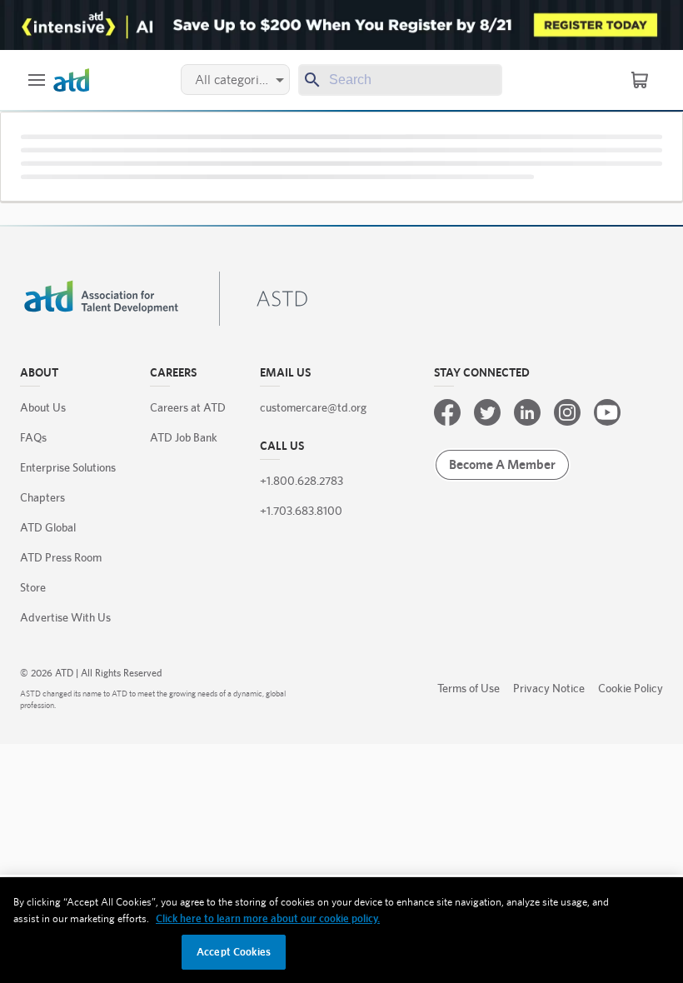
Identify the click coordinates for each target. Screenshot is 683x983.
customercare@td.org (313, 407)
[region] (341, 930)
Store (33, 587)
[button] (36, 80)
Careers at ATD (188, 407)
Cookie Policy (630, 688)
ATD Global (48, 527)
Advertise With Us (65, 617)
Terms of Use (468, 688)
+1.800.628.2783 (301, 480)
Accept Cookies (234, 952)
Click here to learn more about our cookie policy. (268, 918)
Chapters (42, 497)
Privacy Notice (549, 688)
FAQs (33, 437)
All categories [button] (233, 79)
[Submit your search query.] (310, 80)
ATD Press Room (61, 557)
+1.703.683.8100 (301, 510)
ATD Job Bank (183, 437)
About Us (43, 407)
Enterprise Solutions (68, 467)
